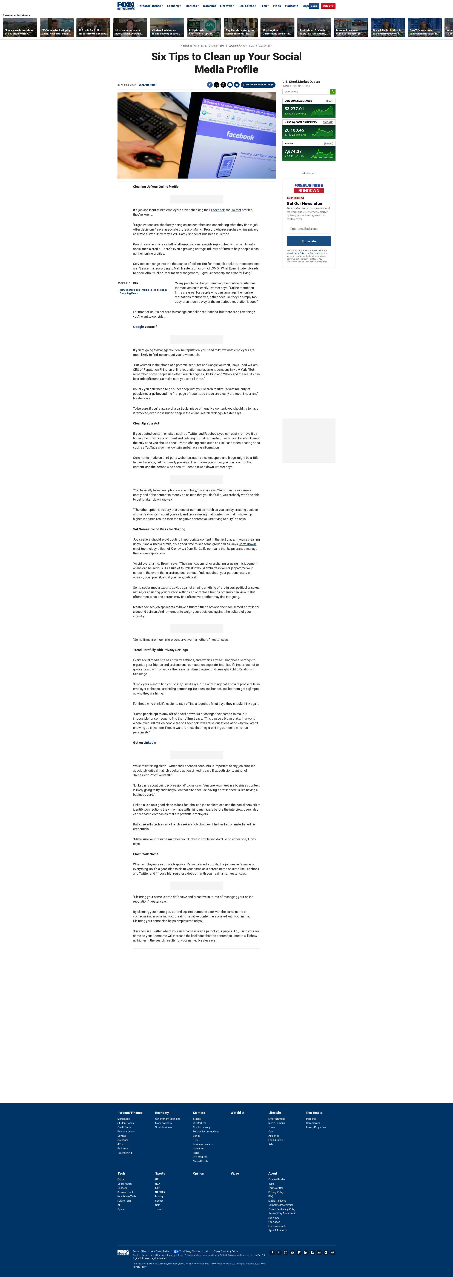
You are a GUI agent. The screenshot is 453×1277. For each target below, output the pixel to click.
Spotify (326, 1252)
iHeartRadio (333, 1252)
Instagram (285, 1252)
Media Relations (277, 1200)
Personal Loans (126, 1131)
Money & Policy (163, 1123)
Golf (157, 1205)
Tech (263, 6)
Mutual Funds (200, 1161)
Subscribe (309, 241)
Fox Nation (274, 1222)
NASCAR (160, 1192)
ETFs (196, 1140)
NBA (157, 1183)
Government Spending (167, 1118)
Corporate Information (281, 1205)
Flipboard (299, 1252)
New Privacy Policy (160, 1251)
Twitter (216, 85)
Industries (198, 1148)
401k (120, 1144)
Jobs (271, 1183)
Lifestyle (226, 6)
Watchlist (209, 6)
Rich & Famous (276, 1123)
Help (207, 1251)
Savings (121, 1135)
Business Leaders (203, 1144)
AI (118, 1205)
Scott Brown (247, 544)
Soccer (159, 1200)
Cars (271, 1131)
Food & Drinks (275, 1140)
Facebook (210, 85)
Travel (271, 1127)
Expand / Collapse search (305, 6)
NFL (157, 1179)
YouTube (292, 1252)
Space (121, 1209)
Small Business (163, 1127)
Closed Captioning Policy (282, 1209)
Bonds (196, 1135)
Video (277, 6)
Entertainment (276, 1118)
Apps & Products (277, 1230)
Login (314, 6)
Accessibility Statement (281, 1213)
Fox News (273, 1217)
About (272, 1173)
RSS (312, 1252)
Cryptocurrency (201, 1127)
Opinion (198, 1173)
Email (237, 85)
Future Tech (124, 1200)
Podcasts (291, 6)
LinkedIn (150, 742)
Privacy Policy (298, 253)
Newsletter (319, 1252)
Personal (311, 1118)
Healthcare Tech (126, 1196)
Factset (223, 1255)
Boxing (159, 1196)
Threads (223, 85)
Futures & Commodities (206, 1131)
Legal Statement (159, 1258)
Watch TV (328, 6)
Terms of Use (316, 253)
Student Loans (125, 1123)
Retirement (123, 1148)
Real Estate (246, 6)
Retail (196, 1152)
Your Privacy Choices (189, 1251)
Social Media (124, 1183)
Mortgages (123, 1118)
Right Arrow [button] (446, 28)
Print (230, 85)
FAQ (270, 1196)
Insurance (122, 1140)
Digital (120, 1179)
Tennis (159, 1209)
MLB (157, 1188)
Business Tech (125, 1192)
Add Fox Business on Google (259, 85)
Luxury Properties (316, 1127)
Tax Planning (124, 1152)
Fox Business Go (277, 1226)
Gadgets (122, 1188)
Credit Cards (124, 1127)
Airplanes (273, 1135)
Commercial (313, 1123)
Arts (270, 1144)
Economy (173, 6)
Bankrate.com (147, 84)
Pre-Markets (200, 1157)
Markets (191, 6)
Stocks (197, 1118)
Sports (160, 1173)
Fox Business (125, 5)
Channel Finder (276, 1179)
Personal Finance (149, 6)
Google (138, 327)
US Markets (199, 1123)
